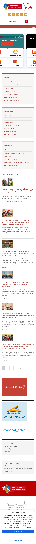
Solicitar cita (8, 471)
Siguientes (22, 368)
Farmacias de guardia (11, 128)
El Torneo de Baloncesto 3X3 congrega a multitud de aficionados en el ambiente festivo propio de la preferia (18, 253)
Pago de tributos (10, 82)
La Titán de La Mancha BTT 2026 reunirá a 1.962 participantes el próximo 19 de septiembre (16, 284)
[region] (18, 527)
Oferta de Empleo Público (12, 100)
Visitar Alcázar (9, 122)
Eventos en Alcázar (10, 134)
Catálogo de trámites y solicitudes (15, 153)
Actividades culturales (11, 119)
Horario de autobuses (11, 165)
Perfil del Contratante (11, 97)
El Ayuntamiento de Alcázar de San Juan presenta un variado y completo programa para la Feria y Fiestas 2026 (18, 315)
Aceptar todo (18, 531)
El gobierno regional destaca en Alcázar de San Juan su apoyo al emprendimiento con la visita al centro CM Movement (17, 191)
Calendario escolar (10, 131)
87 (15, 368)
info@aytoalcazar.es (13, 449)
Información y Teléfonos (12, 125)
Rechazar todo (18, 540)
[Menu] (33, 27)
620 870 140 (13, 466)
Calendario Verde (10, 116)
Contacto (7, 451)
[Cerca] (34, 511)
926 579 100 (13, 446)
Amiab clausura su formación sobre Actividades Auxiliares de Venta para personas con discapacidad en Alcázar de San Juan (18, 346)
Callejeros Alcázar (10, 91)
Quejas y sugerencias (11, 159)
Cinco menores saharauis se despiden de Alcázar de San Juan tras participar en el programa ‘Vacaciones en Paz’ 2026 (16, 222)
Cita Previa (8, 156)
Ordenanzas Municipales (12, 94)
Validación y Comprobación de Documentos (17, 162)
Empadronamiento (10, 150)
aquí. (30, 527)
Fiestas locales (9, 88)
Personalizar (18, 536)
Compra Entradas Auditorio (13, 85)
